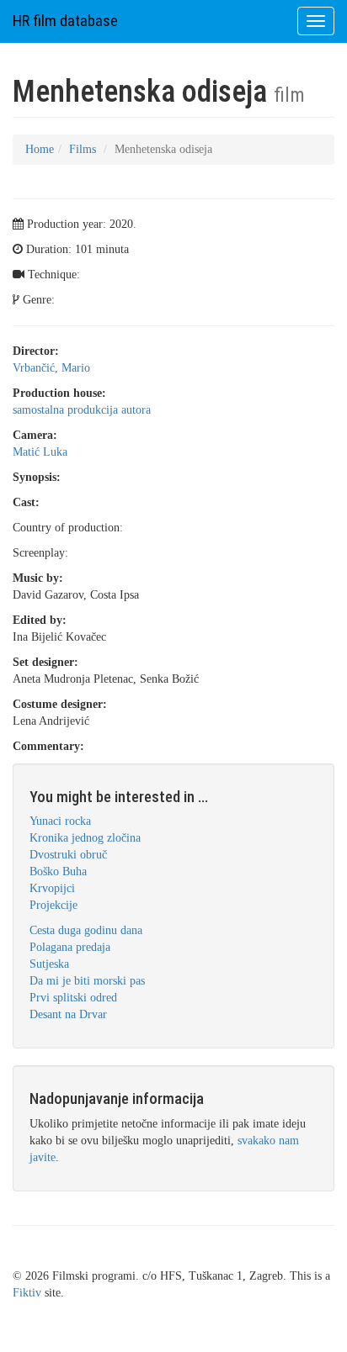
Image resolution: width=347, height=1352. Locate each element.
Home (39, 149)
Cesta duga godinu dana (85, 930)
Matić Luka (40, 452)
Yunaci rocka (60, 821)
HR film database (65, 20)
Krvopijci (52, 888)
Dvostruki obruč (68, 854)
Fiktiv (27, 1292)
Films (82, 149)
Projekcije (53, 905)
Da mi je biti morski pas (87, 980)
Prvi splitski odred (73, 997)
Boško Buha (58, 871)
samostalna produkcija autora (82, 410)
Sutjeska (49, 964)
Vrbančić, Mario (51, 368)
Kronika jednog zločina (85, 838)
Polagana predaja (69, 947)
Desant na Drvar (68, 1014)
